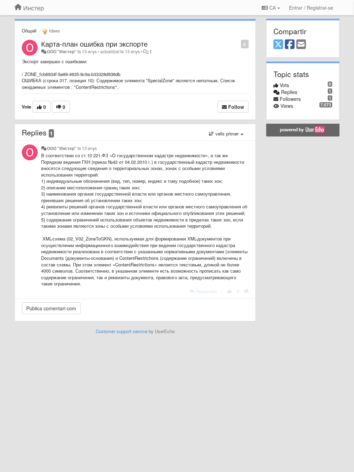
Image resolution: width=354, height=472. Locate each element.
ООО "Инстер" (61, 51)
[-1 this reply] (246, 291)
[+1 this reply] (229, 291)
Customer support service (121, 331)
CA (272, 7)
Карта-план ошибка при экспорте (94, 44)
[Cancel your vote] (238, 291)
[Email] (301, 44)
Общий (29, 30)
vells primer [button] (227, 133)
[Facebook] (290, 44)
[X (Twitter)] (278, 44)
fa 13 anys (87, 148)
